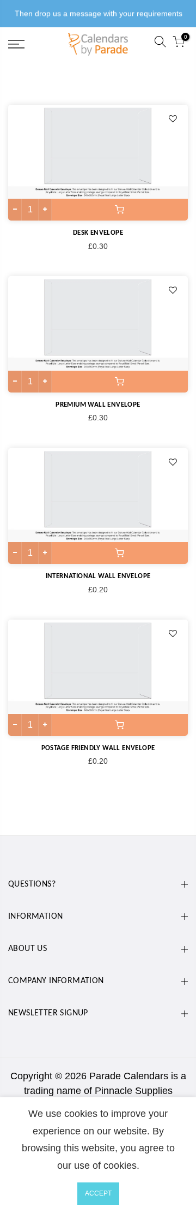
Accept (98, 1193)
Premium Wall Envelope (98, 404)
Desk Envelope (98, 232)
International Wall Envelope (98, 576)
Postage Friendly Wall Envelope (98, 748)
